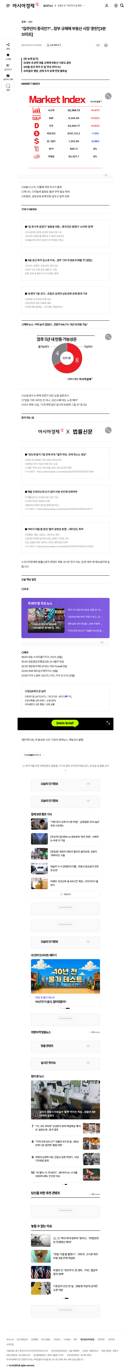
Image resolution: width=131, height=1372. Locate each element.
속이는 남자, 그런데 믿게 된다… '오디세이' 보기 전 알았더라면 (75, 1240)
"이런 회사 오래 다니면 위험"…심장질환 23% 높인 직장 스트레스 (74, 823)
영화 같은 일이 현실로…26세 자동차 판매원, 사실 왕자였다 (85, 623)
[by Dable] (95, 1194)
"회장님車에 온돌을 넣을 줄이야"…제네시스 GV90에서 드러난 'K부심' (76, 1256)
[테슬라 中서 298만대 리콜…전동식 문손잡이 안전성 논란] (39, 874)
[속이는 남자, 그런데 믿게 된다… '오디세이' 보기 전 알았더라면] (41, 1246)
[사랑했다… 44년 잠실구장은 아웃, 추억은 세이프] (41, 1278)
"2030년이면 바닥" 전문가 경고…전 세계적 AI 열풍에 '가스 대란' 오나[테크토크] (85, 616)
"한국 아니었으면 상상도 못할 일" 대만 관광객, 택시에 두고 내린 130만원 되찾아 (85, 609)
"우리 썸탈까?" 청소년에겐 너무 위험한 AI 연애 (76, 1288)
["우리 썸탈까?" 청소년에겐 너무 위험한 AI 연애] (41, 1294)
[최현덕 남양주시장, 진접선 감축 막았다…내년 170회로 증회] (91, 1164)
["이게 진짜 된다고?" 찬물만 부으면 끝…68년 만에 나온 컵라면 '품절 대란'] (91, 1149)
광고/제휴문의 (22, 1339)
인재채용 (34, 1339)
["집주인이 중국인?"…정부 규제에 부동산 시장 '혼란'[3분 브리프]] (65, 131)
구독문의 (56, 1339)
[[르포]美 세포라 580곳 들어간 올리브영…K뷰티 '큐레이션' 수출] (39, 859)
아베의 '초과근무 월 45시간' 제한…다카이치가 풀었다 (74, 883)
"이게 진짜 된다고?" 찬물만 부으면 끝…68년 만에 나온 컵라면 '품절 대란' (85, 630)
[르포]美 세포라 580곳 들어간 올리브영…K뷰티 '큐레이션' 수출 (73, 853)
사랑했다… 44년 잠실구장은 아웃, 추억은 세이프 (76, 1272)
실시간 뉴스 (48, 5)
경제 (23, 22)
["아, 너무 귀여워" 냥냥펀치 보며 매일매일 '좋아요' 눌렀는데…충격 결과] (91, 1133)
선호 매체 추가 (55, 45)
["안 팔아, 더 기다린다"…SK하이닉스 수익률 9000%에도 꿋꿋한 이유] (91, 1180)
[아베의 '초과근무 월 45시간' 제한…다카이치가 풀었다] (39, 888)
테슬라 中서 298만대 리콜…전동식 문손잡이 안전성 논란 (74, 868)
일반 (30, 22)
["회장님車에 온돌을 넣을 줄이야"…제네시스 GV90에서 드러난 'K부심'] (41, 1262)
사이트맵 (9, 1344)
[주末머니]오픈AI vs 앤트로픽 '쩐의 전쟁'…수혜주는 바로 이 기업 (74, 838)
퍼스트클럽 (45, 1339)
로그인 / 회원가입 (106, 5)
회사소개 (9, 1339)
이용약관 (100, 1339)
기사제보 (66, 1339)
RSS (75, 1339)
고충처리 (111, 1339)
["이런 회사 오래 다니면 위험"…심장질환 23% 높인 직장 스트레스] (39, 829)
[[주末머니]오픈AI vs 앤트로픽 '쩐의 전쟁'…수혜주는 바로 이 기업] (39, 844)
